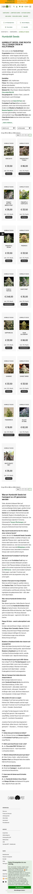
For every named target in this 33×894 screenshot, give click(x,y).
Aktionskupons (6, 835)
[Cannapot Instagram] (3, 881)
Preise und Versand (7, 813)
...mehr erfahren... (7, 122)
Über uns (5, 811)
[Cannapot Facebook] (6, 881)
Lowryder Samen (15, 13)
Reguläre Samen (17, 16)
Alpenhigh (5, 873)
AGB (4, 841)
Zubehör (25, 16)
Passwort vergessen (7, 856)
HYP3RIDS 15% (11, 1)
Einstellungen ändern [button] (19, 890)
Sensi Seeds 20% (22, 2)
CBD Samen (8, 16)
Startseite (4, 32)
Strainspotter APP (7, 837)
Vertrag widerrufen (7, 863)
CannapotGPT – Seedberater (9, 844)
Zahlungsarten (6, 815)
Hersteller (6, 128)
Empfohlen (5, 832)
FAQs (4, 861)
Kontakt (4, 858)
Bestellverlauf (6, 854)
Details (8, 173)
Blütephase (21, 547)
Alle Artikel (5, 818)
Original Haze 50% (10, 2)
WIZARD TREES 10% (22, 1)
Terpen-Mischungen (16, 522)
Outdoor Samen (25, 13)
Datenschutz (5, 839)
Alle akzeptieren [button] (19, 887)
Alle (18, 135)
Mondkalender (6, 822)
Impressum (5, 820)
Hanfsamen (6, 13)
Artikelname (21, 128)
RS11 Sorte (7, 570)
